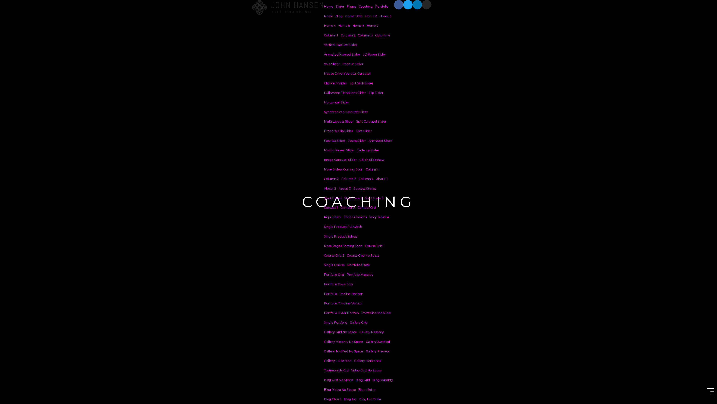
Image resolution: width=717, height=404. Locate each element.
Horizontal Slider (336, 102)
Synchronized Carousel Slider (346, 112)
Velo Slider (332, 64)
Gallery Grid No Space (340, 332)
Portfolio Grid (334, 274)
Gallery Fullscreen (338, 361)
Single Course (334, 265)
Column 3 (365, 35)
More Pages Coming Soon (343, 246)
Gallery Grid (359, 322)
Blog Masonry (383, 380)
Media (328, 16)
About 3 (345, 188)
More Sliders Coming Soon (343, 169)
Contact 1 (331, 207)
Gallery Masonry (371, 332)
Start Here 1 (333, 198)
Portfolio (381, 6)
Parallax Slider (334, 141)
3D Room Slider (374, 54)
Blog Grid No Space (338, 380)
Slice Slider (364, 131)
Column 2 (348, 35)
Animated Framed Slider (342, 54)
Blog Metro (366, 389)
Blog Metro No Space (340, 389)
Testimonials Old (336, 370)
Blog (339, 16)
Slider (340, 6)
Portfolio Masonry (360, 274)
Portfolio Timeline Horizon (343, 294)
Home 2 (371, 16)
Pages (351, 6)
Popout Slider (352, 64)
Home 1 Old (354, 16)
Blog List (350, 399)
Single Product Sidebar (341, 236)
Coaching (366, 6)
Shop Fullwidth (355, 217)
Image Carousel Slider (340, 160)
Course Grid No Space (363, 255)
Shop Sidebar (379, 217)
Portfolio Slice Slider (376, 313)
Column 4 (382, 35)
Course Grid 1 (375, 246)
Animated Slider (380, 141)
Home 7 (372, 25)
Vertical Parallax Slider (340, 45)
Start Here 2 (353, 198)
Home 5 (344, 25)
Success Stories (364, 188)
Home (328, 6)
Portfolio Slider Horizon (341, 313)
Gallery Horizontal (367, 361)
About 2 (330, 188)
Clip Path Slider (335, 83)
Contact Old (367, 207)
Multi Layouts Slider (339, 121)
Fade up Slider (368, 150)
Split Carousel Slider (371, 121)
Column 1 (331, 35)
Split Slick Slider (361, 83)
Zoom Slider (357, 141)
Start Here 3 (374, 198)
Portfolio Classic (359, 265)
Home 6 (358, 25)
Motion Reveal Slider (339, 150)
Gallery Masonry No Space (343, 342)
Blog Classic (332, 399)
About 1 (381, 179)
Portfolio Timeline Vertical (343, 303)
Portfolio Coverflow (338, 284)
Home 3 (385, 16)
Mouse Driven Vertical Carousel (347, 73)
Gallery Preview (377, 351)
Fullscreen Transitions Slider (345, 93)
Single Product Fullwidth (343, 227)
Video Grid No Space (366, 370)
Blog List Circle (370, 399)
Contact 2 (347, 207)
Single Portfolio (335, 322)
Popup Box (332, 217)
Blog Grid (363, 380)
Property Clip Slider (338, 131)
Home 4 (330, 25)
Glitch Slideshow (371, 160)
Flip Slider (376, 93)
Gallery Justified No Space (343, 351)
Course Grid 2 (334, 255)
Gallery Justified (378, 342)
